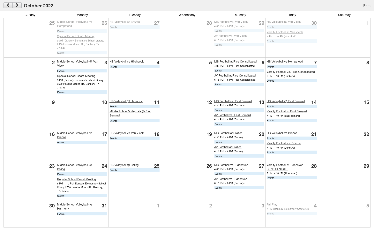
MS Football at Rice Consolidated (235, 61)
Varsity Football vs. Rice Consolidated (291, 72)
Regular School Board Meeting (76, 179)
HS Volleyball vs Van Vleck (126, 133)
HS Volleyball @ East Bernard (286, 101)
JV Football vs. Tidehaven (230, 179)
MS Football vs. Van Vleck (231, 21)
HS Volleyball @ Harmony (126, 101)
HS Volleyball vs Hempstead (285, 61)
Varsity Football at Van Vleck (285, 32)
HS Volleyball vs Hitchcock (126, 61)
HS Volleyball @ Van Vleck (284, 21)
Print (366, 5)
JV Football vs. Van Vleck (230, 36)
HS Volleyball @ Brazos (124, 21)
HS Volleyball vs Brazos (282, 133)
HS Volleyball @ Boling (123, 165)
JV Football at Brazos (228, 147)
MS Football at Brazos (228, 133)
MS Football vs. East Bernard (233, 101)
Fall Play (272, 204)
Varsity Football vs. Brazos (284, 143)
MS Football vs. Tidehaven (231, 165)
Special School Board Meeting (76, 36)
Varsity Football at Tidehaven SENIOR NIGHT (285, 167)
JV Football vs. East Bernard (232, 115)
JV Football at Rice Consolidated (235, 75)
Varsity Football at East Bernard (287, 111)
